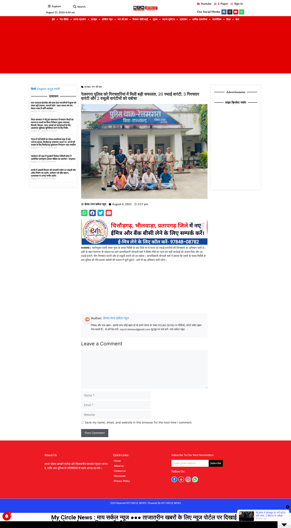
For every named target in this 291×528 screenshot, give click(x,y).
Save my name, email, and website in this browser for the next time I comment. (138, 422)
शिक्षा (228, 19)
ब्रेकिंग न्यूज (107, 19)
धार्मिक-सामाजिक (199, 19)
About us (119, 466)
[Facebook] (224, 11)
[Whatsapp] (241, 11)
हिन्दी (33, 89)
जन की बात (123, 19)
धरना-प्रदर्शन (79, 19)
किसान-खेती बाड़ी (140, 19)
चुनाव (155, 19)
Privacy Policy (122, 481)
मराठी (57, 89)
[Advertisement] (145, 48)
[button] (74, 7)
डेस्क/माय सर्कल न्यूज (116, 318)
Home (117, 461)
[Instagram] (229, 11)
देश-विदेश (64, 19)
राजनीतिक (216, 19)
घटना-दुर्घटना (168, 19)
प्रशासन (183, 19)
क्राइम (94, 19)
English (41, 89)
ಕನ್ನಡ (50, 89)
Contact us (120, 471)
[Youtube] (235, 11)
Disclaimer (120, 476)
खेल (237, 19)
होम (53, 19)
